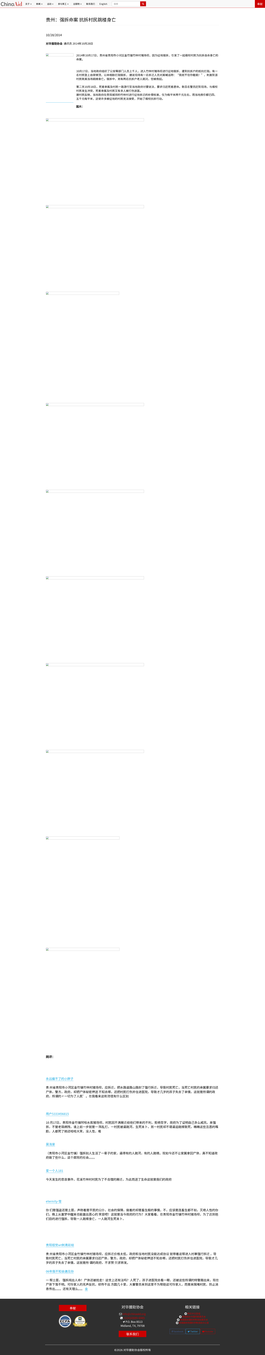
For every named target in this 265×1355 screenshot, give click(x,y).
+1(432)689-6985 (134, 1318)
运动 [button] (49, 3)
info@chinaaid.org (134, 1314)
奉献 (260, 4)
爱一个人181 (54, 1170)
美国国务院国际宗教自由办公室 (193, 1322)
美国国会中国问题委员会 (194, 1316)
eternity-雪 (53, 1201)
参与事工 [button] (62, 3)
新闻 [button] (38, 3)
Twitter (194, 1331)
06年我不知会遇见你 (60, 1271)
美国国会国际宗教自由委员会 (193, 1319)
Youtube (208, 1331)
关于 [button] (27, 3)
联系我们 (90, 3)
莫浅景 (50, 1144)
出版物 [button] (76, 3)
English (103, 3)
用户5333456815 (57, 1113)
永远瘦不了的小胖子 (59, 1078)
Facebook (178, 1331)
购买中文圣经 (193, 1313)
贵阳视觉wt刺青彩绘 (60, 1245)
